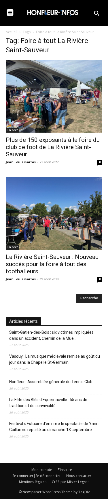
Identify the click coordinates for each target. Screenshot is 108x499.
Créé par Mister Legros (70, 481)
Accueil (11, 31)
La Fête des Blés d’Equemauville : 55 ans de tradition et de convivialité (48, 402)
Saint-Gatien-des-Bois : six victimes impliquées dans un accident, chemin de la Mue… (51, 335)
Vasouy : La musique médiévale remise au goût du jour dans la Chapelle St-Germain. (54, 359)
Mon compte (41, 469)
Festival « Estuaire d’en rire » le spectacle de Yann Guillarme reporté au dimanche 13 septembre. (53, 426)
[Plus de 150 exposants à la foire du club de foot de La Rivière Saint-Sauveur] (54, 96)
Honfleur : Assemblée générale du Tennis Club (50, 381)
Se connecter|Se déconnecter (36, 475)
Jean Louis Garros (21, 162)
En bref (12, 130)
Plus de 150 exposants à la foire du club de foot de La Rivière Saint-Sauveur (53, 147)
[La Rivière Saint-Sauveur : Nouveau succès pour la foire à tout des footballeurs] (54, 213)
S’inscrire (65, 469)
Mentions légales (32, 481)
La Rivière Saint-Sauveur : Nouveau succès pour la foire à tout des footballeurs (52, 264)
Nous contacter (78, 475)
